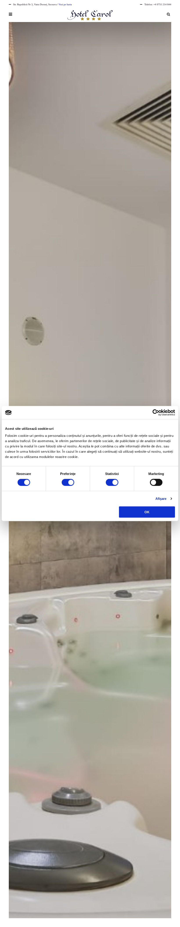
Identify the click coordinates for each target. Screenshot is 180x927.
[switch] (68, 482)
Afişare (161, 498)
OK (146, 512)
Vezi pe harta (65, 4)
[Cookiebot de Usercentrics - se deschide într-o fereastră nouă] (156, 412)
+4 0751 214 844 (162, 4)
